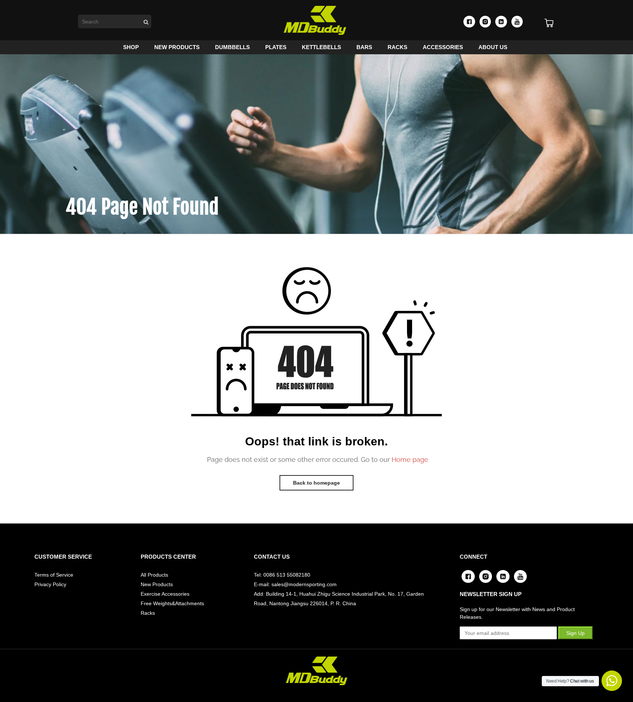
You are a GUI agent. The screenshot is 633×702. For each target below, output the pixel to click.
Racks (148, 613)
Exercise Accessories (165, 594)
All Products (154, 575)
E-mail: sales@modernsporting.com (295, 584)
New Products (157, 584)
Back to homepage (316, 483)
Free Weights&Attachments (172, 603)
